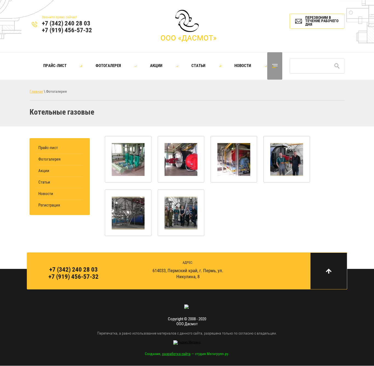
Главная (36, 91)
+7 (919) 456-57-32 (67, 30)
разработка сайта (176, 354)
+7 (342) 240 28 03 (66, 23)
